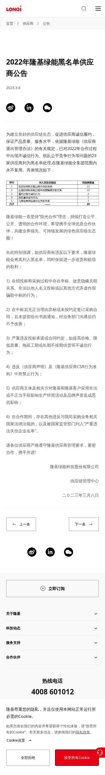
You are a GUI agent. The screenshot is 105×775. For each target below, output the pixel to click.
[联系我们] (100, 752)
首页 (9, 23)
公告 (46, 23)
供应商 (28, 23)
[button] (84, 9)
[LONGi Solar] (13, 8)
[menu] (98, 8)
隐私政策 (83, 732)
